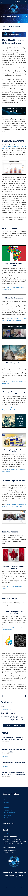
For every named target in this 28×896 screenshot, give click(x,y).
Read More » (5, 743)
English (18, 1)
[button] (1, 1)
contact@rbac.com (6, 709)
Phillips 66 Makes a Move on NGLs (13, 762)
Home (10, 892)
